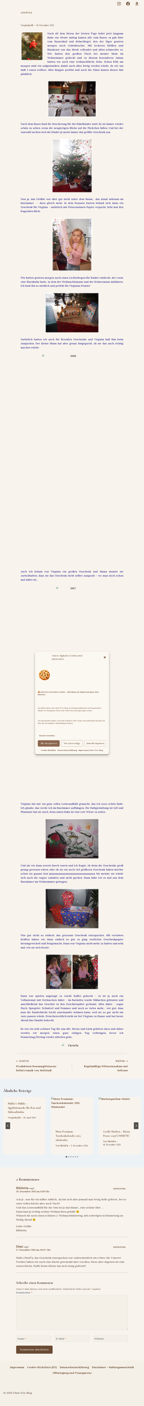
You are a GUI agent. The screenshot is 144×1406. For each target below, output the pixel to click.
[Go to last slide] (8, 1125)
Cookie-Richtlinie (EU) (42, 1367)
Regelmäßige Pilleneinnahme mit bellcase (106, 1066)
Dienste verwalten (47, 736)
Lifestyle (26, 13)
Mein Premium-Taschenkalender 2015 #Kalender (68, 1136)
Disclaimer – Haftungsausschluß (113, 1367)
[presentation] (72, 1111)
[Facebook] (128, 3)
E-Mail (61, 1338)
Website (99, 1338)
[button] (104, 657)
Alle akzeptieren (48, 743)
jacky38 (29, 25)
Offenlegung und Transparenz (72, 1372)
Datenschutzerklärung (67, 750)
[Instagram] (119, 3)
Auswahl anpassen (95, 743)
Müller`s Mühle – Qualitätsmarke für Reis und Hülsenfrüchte (24, 1108)
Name (21, 1338)
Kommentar (24, 1292)
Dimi (19, 1246)
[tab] (66, 1157)
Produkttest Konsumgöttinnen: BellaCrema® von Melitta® (36, 1066)
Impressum (17, 1367)
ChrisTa (64, 1145)
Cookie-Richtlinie (48, 750)
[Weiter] (136, 1125)
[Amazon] (137, 3)
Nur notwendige (72, 743)
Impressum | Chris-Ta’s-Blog (90, 750)
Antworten (119, 1188)
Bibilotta (22, 1188)
